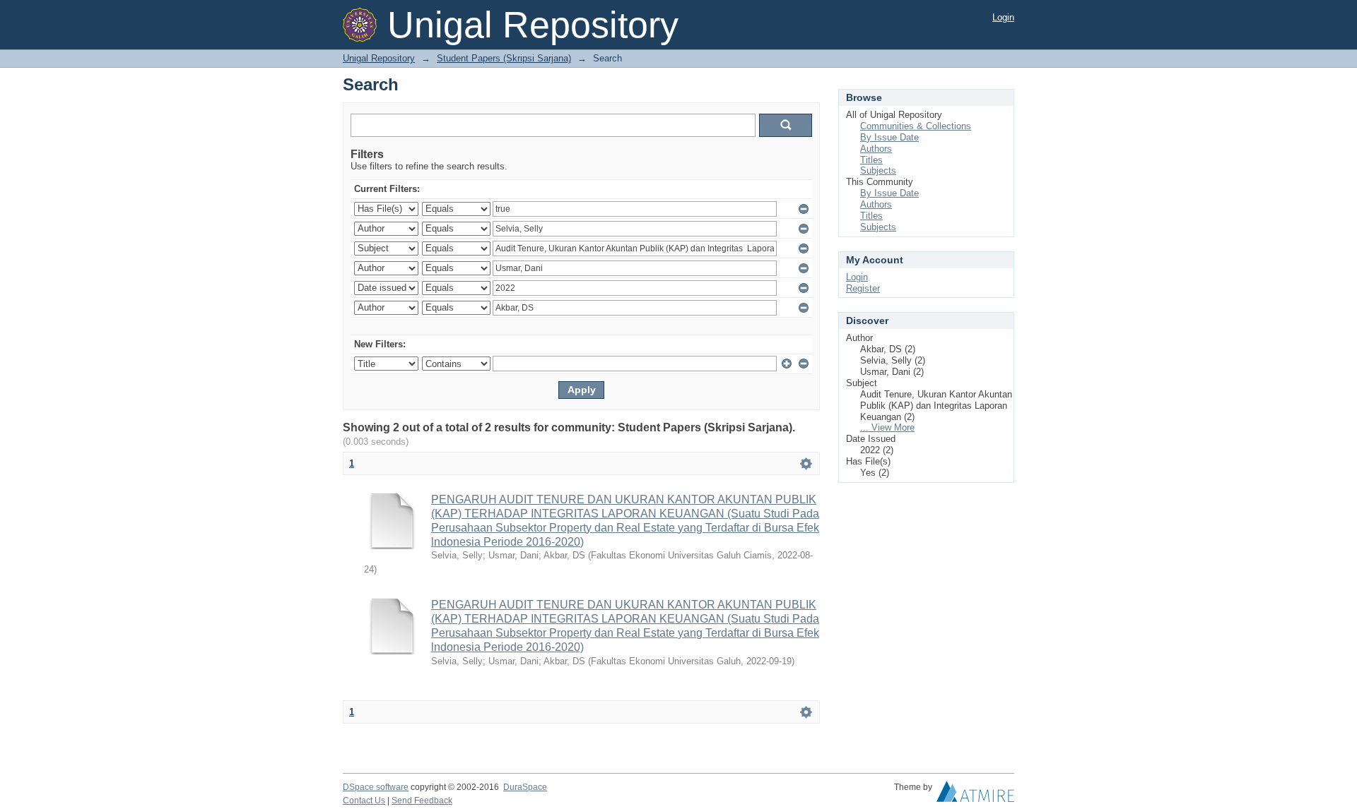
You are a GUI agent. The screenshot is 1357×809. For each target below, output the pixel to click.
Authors (876, 148)
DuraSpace (525, 787)
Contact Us (364, 800)
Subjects (878, 170)
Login (1003, 17)
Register (863, 288)
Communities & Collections (915, 126)
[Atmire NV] (975, 795)
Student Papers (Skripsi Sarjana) (504, 58)
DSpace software (376, 787)
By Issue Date (889, 137)
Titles (871, 160)
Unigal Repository (379, 58)
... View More (887, 427)
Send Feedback (422, 800)
